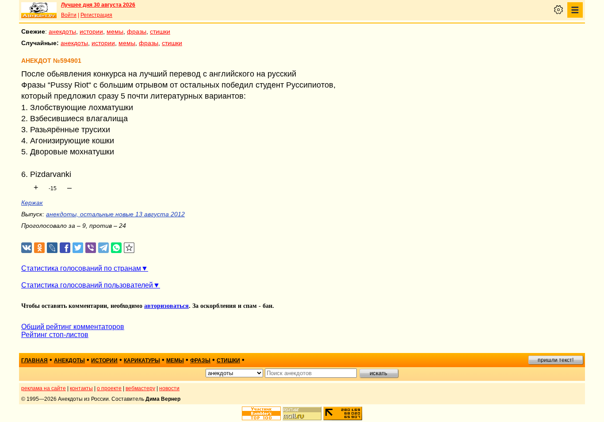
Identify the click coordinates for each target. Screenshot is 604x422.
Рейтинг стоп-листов (54, 334)
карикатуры (142, 360)
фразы (136, 31)
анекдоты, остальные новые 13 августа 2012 (115, 214)
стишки (160, 31)
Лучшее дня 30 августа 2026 (98, 5)
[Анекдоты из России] (39, 10)
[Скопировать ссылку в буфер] (129, 247)
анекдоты (62, 31)
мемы (115, 31)
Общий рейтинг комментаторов (72, 326)
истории (91, 31)
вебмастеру (140, 388)
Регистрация (96, 15)
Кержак (32, 202)
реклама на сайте (43, 388)
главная (34, 360)
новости (169, 388)
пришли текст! (555, 360)
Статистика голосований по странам (81, 268)
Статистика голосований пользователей (87, 285)
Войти (68, 15)
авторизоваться (166, 306)
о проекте (109, 388)
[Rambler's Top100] (261, 413)
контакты (81, 388)
